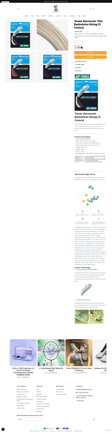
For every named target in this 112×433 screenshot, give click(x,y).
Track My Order (21, 394)
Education (39, 411)
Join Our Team (21, 408)
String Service (20, 405)
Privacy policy (52, 430)
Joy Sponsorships (41, 399)
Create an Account (61, 394)
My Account (59, 391)
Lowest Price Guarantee (43, 404)
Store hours (80, 400)
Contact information (78, 430)
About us (38, 391)
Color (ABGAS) (78, 45)
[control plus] (81, 42)
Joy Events (39, 401)
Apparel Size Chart (22, 396)
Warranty (38, 394)
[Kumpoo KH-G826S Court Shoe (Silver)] (78, 352)
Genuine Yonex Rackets (42, 406)
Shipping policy (68, 430)
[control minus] (75, 42)
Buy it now (90, 57)
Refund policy (44, 430)
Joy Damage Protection (23, 403)
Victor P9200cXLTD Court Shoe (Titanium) (51, 369)
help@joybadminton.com (84, 389)
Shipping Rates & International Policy (25, 399)
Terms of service (60, 430)
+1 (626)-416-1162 (82, 392)
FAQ (37, 389)
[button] (18, 8)
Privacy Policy (40, 408)
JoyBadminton (36, 430)
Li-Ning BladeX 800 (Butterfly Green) (23, 369)
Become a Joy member (23, 391)
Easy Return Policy (22, 389)
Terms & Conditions (41, 396)
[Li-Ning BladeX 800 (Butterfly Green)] (23, 352)
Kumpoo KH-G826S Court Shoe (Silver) (79, 369)
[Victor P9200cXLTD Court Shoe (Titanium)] (51, 352)
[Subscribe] (40, 419)
